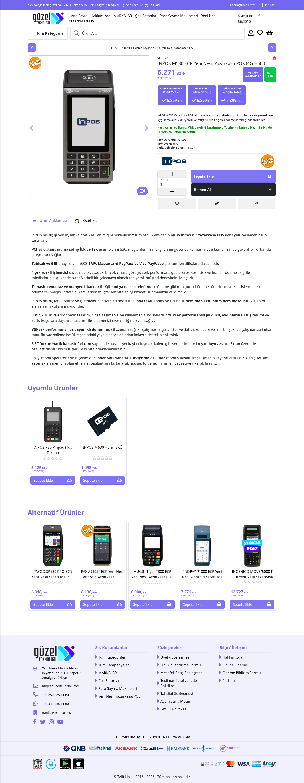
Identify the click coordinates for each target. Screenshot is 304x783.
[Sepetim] (269, 33)
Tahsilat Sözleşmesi (176, 693)
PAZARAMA (181, 736)
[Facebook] (35, 722)
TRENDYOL (151, 736)
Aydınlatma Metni (175, 701)
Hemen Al (202, 189)
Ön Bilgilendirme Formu (180, 665)
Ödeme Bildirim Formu (242, 672)
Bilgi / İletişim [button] (233, 647)
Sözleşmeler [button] (169, 647)
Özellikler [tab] (91, 220)
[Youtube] (61, 722)
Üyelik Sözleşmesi (175, 657)
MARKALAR (122, 15)
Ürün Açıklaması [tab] (53, 220)
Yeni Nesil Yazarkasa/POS (119, 696)
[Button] (141, 127)
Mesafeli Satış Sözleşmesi (181, 672)
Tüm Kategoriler (112, 657)
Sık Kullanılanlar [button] (111, 647)
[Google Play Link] (65, 763)
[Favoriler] (260, 33)
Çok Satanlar (145, 15)
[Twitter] (43, 722)
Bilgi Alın (270, 74)
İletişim (269, 5)
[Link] (48, 18)
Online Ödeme (235, 665)
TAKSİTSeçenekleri (253, 74)
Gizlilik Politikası (173, 709)
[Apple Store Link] (78, 763)
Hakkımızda (100, 15)
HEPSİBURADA (128, 736)
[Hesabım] (251, 33)
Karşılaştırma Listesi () (245, 5)
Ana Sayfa (79, 15)
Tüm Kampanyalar (113, 665)
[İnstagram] (52, 722)
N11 (166, 736)
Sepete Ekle (204, 176)
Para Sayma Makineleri (179, 15)
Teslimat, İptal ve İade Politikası (178, 683)
